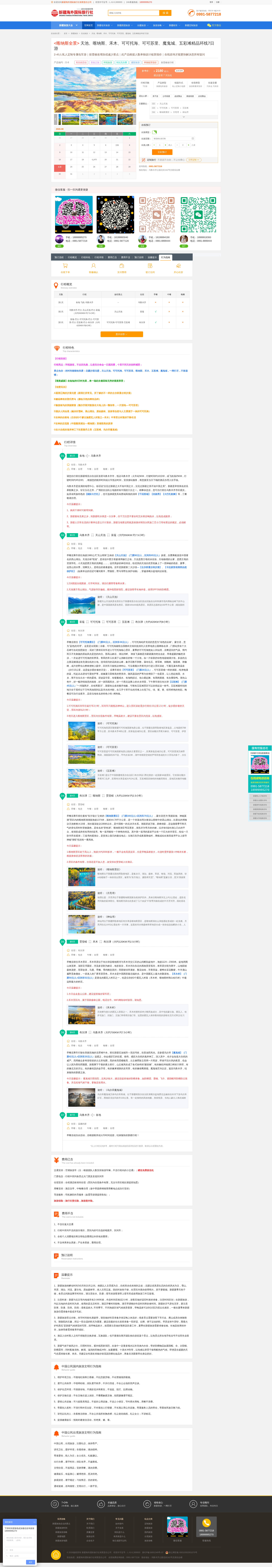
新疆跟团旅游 (125, 25)
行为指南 (165, 257)
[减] (154, 145)
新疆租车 (174, 25)
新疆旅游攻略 (61, 1532)
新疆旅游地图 (61, 1540)
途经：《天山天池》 (108, 597)
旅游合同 (90, 1536)
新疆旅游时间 (61, 1528)
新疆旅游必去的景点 (61, 1523)
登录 (211, 2)
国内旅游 (148, 1532)
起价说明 (179, 71)
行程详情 (99, 257)
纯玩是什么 (119, 1532)
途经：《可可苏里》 (108, 747)
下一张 (134, 119)
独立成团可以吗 (119, 1540)
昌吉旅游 (84, 33)
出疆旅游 (143, 25)
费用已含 (112, 257)
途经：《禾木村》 (107, 1007)
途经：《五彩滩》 (107, 770)
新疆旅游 (74, 33)
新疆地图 (61, 1536)
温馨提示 (152, 257)
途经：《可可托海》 (108, 723)
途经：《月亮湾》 (107, 893)
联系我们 (90, 1528)
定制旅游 (148, 1523)
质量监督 (90, 1532)
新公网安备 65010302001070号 (182, 1552)
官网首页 (88, 25)
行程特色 (85, 257)
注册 (217, 2)
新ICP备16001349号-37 (152, 1552)
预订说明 (139, 257)
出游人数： (146, 145)
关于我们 (90, 1523)
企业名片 (90, 1540)
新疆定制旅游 (191, 25)
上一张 (55, 119)
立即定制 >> (193, 160)
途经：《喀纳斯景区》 (109, 869)
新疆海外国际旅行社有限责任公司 (77, 2)
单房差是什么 (119, 1536)
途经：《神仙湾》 (107, 916)
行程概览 (72, 257)
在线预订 (145, 125)
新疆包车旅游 (105, 25)
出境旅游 (148, 1536)
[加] (165, 145)
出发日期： (146, 139)
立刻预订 (162, 152)
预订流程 (59, 257)
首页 (65, 33)
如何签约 (119, 1523)
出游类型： (146, 132)
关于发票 (119, 1528)
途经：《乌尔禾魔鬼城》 (110, 1090)
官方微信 (216, 25)
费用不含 (125, 257)
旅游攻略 (159, 25)
